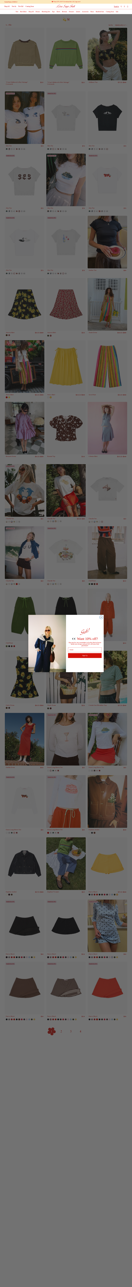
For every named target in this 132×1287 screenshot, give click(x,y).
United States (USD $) (10, 2)
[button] (121, 6)
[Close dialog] (101, 617)
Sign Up (84, 655)
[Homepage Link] (65, 6)
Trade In (116, 7)
